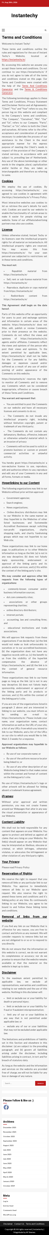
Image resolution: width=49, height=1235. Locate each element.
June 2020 (7, 1163)
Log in (5, 1201)
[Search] (45, 30)
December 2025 (9, 1127)
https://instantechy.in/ (13, 59)
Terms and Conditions (35, 1224)
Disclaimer (8, 1224)
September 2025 (10, 1141)
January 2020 (8, 1181)
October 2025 (9, 1136)
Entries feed (8, 1206)
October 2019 (9, 1186)
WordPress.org (9, 1215)
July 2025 (7, 1150)
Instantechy (24, 15)
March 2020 (8, 1177)
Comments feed (9, 1210)
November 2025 (9, 1132)
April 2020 (7, 1172)
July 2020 (7, 1159)
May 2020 (7, 1168)
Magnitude (18, 1232)
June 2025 (7, 1154)
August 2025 (8, 1145)
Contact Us (19, 1224)
